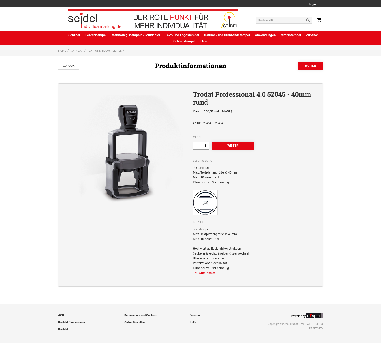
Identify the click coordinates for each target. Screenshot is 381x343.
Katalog (76, 50)
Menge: (198, 137)
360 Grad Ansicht (205, 273)
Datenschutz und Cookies (140, 315)
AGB (61, 315)
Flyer (204, 41)
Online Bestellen (134, 322)
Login (312, 4)
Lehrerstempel (95, 35)
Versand (195, 315)
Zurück (69, 65)
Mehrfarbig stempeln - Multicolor (136, 35)
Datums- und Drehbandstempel (227, 35)
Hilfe (193, 322)
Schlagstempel (184, 41)
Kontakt (63, 329)
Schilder (74, 35)
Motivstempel (291, 35)
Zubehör (312, 35)
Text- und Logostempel (182, 35)
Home (62, 50)
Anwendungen (265, 35)
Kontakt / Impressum (71, 322)
